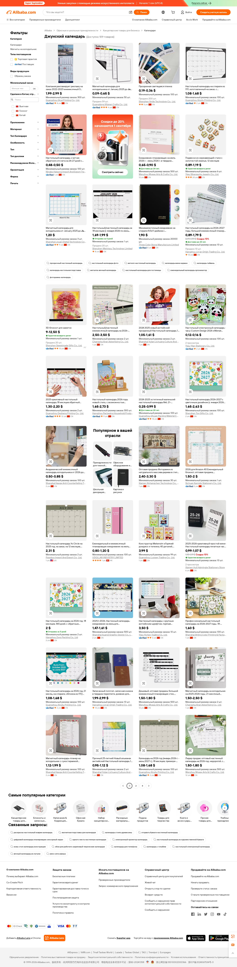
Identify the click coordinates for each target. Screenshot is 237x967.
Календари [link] (150, 30)
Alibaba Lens (23, 938)
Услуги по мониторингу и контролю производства (71, 905)
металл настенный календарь (142, 263)
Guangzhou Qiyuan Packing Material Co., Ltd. (159, 416)
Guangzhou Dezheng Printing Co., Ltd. (65, 413)
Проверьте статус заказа (204, 888)
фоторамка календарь (60, 277)
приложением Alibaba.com (168, 938)
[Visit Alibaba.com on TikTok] (225, 914)
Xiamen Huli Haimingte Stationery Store (205, 567)
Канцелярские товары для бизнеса (121, 30)
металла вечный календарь (103, 270)
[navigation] (24, 408)
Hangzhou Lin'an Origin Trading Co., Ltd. (205, 251)
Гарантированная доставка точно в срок (71, 890)
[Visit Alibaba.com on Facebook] (193, 914)
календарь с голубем (156, 847)
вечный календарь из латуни (27, 854)
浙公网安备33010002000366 (171, 962)
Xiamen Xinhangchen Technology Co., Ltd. (159, 483)
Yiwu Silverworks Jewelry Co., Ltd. (202, 174)
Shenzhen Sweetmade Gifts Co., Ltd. (64, 345)
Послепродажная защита (66, 897)
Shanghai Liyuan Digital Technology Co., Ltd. (66, 241)
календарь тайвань (205, 263)
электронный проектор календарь (131, 839)
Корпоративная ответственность (23, 888)
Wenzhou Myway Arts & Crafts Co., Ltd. (158, 174)
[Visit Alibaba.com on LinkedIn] (199, 914)
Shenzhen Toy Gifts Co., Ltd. (199, 413)
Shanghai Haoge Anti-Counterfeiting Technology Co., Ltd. (66, 483)
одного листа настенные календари (89, 839)
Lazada (118, 952)
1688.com (85, 952)
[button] (131, 12)
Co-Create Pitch (14, 882)
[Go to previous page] (123, 786)
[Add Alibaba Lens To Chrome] (54, 938)
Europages (165, 952)
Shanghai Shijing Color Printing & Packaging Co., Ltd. (205, 634)
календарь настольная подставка (65, 270)
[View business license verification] (147, 962)
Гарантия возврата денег (65, 882)
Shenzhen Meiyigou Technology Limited (112, 248)
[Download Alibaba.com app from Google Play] (220, 938)
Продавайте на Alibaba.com (205, 876)
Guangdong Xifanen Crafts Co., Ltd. (110, 104)
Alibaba (48, 30)
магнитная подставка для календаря (79, 832)
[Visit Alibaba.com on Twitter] (206, 914)
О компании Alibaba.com (19, 869)
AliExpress (72, 952)
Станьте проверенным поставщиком (210, 894)
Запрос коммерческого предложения (118, 886)
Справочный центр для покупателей (164, 876)
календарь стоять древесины (118, 832)
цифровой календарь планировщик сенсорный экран (38, 839)
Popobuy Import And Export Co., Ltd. (64, 557)
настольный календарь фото (105, 263)
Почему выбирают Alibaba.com (22, 876)
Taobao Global (132, 952)
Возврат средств (154, 894)
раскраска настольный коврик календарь (33, 832)
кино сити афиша (58, 854)
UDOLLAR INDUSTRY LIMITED (107, 557)
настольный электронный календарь (192, 847)
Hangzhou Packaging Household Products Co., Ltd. (112, 413)
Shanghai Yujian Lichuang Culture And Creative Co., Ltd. (159, 341)
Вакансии (11, 894)
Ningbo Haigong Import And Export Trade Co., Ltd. (66, 171)
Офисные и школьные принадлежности (77, 30)
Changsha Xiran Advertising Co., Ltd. (110, 341)
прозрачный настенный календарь (66, 263)
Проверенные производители (114, 880)
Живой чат (150, 882)
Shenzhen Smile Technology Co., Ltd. (157, 101)
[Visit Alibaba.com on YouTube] (219, 914)
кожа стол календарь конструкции (30, 847)
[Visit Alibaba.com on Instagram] (212, 914)
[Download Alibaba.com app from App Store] (196, 938)
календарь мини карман (176, 263)
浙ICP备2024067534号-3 (200, 962)
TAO (144, 952)
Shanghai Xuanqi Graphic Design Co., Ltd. (112, 634)
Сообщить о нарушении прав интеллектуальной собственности (163, 902)
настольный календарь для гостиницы (143, 270)
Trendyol (152, 952)
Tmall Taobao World (102, 952)
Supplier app (123, 938)
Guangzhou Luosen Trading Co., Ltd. (157, 557)
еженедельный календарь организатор (188, 270)
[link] (233, 936)
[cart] (173, 12)
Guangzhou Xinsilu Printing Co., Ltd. (203, 100)
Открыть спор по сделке (157, 888)
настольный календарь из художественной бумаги (180, 839)
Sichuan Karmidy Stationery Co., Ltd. (203, 483)
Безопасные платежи (64, 876)
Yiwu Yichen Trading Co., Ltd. (153, 634)
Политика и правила (63, 912)
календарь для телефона (125, 847)
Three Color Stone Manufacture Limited (159, 244)
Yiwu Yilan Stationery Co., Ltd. (200, 346)
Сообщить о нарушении (157, 910)
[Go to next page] (149, 786)
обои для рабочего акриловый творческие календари (80, 847)
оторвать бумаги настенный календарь (159, 832)
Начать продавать (200, 882)
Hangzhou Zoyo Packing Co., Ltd (62, 637)
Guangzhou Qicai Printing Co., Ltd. (63, 100)
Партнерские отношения (204, 901)
